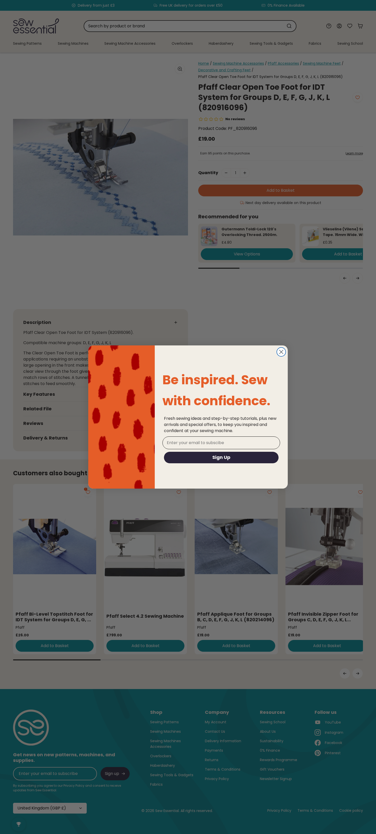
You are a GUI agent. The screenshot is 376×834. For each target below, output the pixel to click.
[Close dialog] (281, 351)
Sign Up (221, 457)
